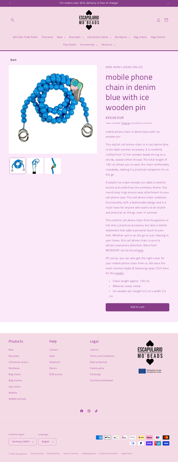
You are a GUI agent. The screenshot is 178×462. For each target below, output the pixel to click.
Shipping (125, 123)
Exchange (95, 374)
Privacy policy (37, 454)
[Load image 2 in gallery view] (35, 166)
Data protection (98, 362)
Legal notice (126, 454)
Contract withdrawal (101, 380)
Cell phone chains (18, 362)
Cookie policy (97, 368)
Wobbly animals (17, 399)
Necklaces (14, 368)
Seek (52, 356)
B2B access (55, 374)
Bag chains (15, 374)
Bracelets (14, 356)
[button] (12, 20)
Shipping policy (89, 454)
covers (119, 273)
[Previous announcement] (10, 3)
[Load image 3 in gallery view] (53, 166)
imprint (94, 350)
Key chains (15, 387)
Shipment (54, 362)
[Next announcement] (168, 3)
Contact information (108, 454)
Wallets (13, 393)
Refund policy (53, 454)
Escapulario (21, 454)
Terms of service (70, 454)
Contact (53, 350)
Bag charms (15, 380)
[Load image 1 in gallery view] (18, 166)
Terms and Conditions (102, 356)
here (140, 250)
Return (53, 368)
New (11, 350)
